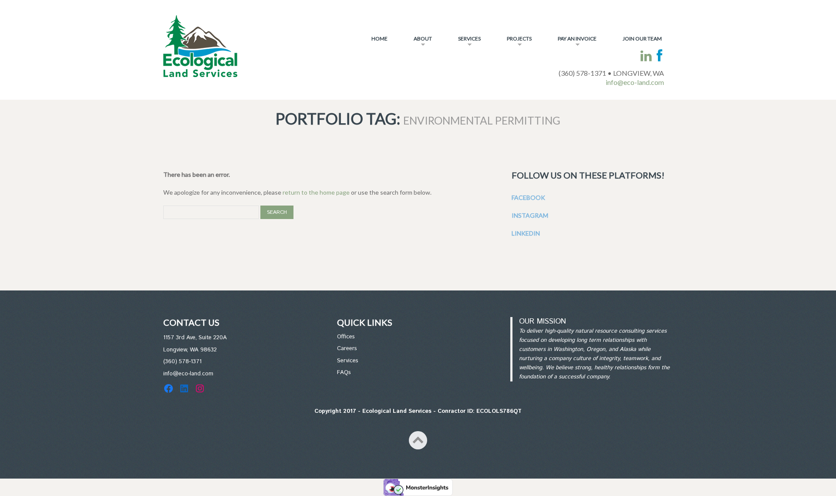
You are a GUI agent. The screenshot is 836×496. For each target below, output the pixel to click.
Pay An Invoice (572, 42)
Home (379, 38)
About (417, 42)
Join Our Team (642, 38)
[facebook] (659, 56)
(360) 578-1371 (182, 362)
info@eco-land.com (635, 82)
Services (464, 42)
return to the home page (316, 192)
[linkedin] (646, 56)
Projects (514, 42)
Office (344, 337)
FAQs (344, 372)
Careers (347, 348)
